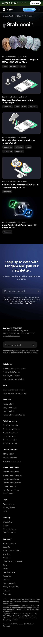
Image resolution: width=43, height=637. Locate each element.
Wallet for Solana (10, 432)
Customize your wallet (12, 561)
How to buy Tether (11, 489)
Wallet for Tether (10, 439)
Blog (5, 565)
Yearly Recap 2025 (11, 586)
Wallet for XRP (9, 436)
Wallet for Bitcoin (10, 425)
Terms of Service (21, 299)
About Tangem (9, 543)
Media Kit (7, 579)
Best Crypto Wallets (11, 375)
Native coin (7, 107)
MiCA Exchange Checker (13, 389)
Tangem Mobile (9, 407)
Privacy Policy (7, 299)
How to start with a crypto (14, 368)
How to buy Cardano (12, 482)
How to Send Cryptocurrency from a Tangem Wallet (18, 141)
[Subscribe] (38, 291)
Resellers (6, 554)
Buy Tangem (29, 9)
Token (17, 107)
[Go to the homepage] (8, 9)
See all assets (8, 493)
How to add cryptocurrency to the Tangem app (17, 101)
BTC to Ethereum (10, 457)
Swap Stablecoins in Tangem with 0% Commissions (19, 226)
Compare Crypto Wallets (13, 379)
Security (6, 546)
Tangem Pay (8, 403)
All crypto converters (12, 461)
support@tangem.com (11, 335)
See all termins (9, 532)
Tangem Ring (8, 411)
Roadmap (7, 576)
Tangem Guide (9, 583)
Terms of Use (8, 504)
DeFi (5, 66)
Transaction (7, 147)
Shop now (35, 3)
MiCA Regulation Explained (14, 393)
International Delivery (12, 550)
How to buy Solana (11, 479)
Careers (6, 590)
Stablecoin (13, 66)
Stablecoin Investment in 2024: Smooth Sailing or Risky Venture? (20, 185)
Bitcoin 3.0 (7, 521)
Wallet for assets (10, 443)
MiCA (23, 66)
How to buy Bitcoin (11, 471)
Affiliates (6, 557)
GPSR (5, 511)
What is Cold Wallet (11, 372)
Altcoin (6, 525)
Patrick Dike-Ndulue (9, 56)
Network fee (7, 151)
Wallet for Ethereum (11, 428)
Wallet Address (9, 529)
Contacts (7, 594)
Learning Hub (9, 572)
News (5, 568)
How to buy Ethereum (12, 475)
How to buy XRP (10, 486)
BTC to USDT (8, 454)
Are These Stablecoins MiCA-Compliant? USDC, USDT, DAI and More (20, 60)
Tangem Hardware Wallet (14, 414)
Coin (24, 107)
